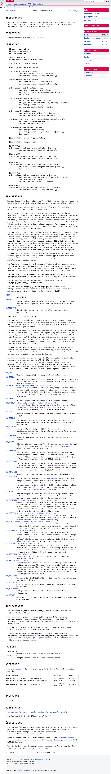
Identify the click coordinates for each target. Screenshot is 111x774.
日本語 (87, 63)
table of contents (92, 26)
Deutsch (87, 54)
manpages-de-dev (20, 7)
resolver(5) (42, 712)
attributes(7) (18, 669)
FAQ (29, 4)
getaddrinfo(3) (22, 489)
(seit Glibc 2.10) (18, 561)
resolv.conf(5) (13, 234)
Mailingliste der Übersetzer (41, 748)
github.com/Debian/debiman (28, 770)
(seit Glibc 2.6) (19, 554)
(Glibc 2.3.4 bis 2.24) (22, 530)
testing (87, 41)
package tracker (90, 17)
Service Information (40, 4)
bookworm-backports (92, 38)
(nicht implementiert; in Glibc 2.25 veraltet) (30, 386)
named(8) (64, 712)
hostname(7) (54, 712)
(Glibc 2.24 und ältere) (23, 543)
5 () (88, 76)
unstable (87, 45)
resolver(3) (11, 11)
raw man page (89, 20)
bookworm (10, 7)
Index (9, 4)
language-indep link (92, 13)
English (87, 57)
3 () (88, 72)
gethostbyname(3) (66, 446)
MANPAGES (9, 1)
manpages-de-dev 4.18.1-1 (41, 759)
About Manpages (19, 4)
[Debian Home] (3, 4)
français (87, 60)
